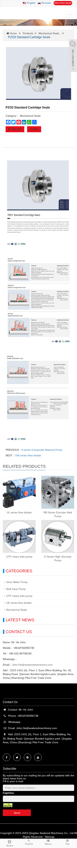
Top (67, 843)
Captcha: (8, 792)
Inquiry (29, 843)
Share (9, 845)
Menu (48, 843)
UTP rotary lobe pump (19, 556)
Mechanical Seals (48, 33)
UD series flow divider (19, 602)
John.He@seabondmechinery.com (32, 664)
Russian (46, 2)
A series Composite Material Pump (41, 449)
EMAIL (34, 129)
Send (17, 812)
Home (13, 33)
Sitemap (49, 836)
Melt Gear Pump (16, 588)
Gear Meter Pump (16, 582)
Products (28, 33)
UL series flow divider (19, 512)
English (31, 2)
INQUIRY (16, 129)
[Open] (73, 56)
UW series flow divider (28, 455)
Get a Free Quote (63, 3)
